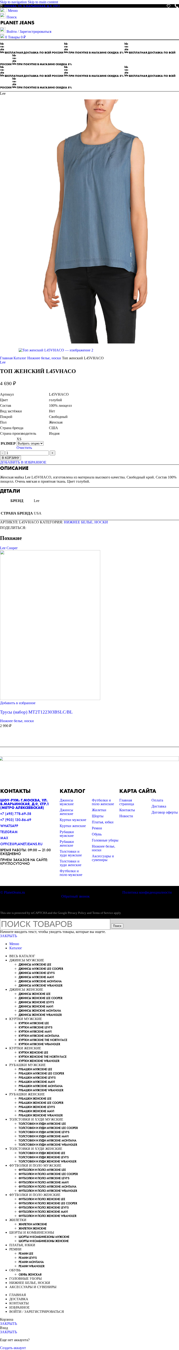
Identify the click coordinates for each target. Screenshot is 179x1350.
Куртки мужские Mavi (35, 1032)
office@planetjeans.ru (21, 844)
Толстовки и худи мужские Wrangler (48, 1145)
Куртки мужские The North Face (43, 1040)
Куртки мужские (73, 820)
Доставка (158, 806)
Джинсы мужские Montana (40, 981)
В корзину (10, 458)
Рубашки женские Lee (35, 1099)
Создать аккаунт (13, 1348)
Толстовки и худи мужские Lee (42, 1124)
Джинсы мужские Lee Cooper (41, 969)
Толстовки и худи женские (70, 863)
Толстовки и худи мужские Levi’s (44, 1132)
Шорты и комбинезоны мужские (44, 1237)
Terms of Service (102, 913)
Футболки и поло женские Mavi (43, 1212)
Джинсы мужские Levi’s (37, 973)
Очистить (24, 448)
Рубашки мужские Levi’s (37, 1078)
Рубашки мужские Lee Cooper (41, 1073)
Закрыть (8, 936)
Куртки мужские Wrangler (39, 1044)
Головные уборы (105, 840)
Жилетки (99, 810)
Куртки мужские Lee (34, 1023)
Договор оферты (164, 812)
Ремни (97, 828)
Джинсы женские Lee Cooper (40, 998)
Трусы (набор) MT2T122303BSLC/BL (36, 712)
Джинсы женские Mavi (36, 1006)
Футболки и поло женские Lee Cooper (48, 1203)
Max (4, 837)
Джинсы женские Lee (35, 994)
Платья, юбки (103, 822)
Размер (8, 443)
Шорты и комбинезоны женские (44, 1241)
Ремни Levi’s (28, 1258)
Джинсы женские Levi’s (36, 1002)
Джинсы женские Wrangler (40, 1015)
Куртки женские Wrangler (39, 1061)
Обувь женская (30, 1274)
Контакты (127, 810)
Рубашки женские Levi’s (37, 1107)
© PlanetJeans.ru (12, 892)
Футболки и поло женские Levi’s (44, 1207)
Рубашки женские (67, 843)
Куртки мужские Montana (39, 1036)
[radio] (30, 439)
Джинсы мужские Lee (35, 964)
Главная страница (126, 802)
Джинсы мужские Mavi (36, 977)
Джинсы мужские (67, 802)
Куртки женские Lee (33, 1052)
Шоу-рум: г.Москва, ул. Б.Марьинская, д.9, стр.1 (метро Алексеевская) (24, 804)
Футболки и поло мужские (71, 873)
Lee (3, 362)
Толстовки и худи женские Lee (42, 1153)
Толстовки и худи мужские (71, 853)
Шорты (97, 816)
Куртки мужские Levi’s (35, 1027)
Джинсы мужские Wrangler (40, 985)
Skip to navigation (14, 2)
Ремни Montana (31, 1262)
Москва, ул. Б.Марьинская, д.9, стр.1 (32, 6)
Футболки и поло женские (103, 802)
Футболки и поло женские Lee (42, 1199)
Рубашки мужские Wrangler (41, 1090)
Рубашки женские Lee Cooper (41, 1103)
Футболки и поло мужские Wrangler (48, 1191)
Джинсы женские (66, 812)
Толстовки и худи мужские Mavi (44, 1136)
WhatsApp (9, 825)
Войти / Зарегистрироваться (36, 1311)
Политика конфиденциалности (147, 892)
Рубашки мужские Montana (41, 1086)
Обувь (97, 834)
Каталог (20, 358)
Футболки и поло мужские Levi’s (44, 1178)
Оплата (157, 800)
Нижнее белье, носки (44, 358)
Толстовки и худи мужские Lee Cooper (48, 1128)
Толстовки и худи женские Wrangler (47, 1161)
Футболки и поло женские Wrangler (47, 1216)
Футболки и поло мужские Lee (42, 1170)
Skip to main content (43, 2)
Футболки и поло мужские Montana (47, 1186)
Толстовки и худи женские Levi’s (44, 1157)
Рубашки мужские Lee (35, 1069)
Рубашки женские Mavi (36, 1111)
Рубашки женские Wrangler (41, 1115)
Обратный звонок (75, 896)
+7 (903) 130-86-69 (15, 819)
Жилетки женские (32, 1228)
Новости (126, 816)
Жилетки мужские (33, 1224)
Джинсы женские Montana (40, 1011)
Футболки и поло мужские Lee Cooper (48, 1174)
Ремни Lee (26, 1254)
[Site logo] (17, 25)
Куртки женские (73, 826)
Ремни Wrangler (32, 1266)
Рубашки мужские (67, 834)
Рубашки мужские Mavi (37, 1082)
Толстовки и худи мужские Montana (47, 1140)
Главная (7, 358)
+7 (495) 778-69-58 (15, 813)
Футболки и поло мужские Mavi (44, 1182)
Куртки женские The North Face (43, 1057)
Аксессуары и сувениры (103, 858)
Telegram (9, 831)
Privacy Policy (77, 913)
